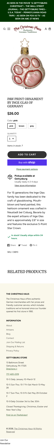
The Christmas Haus (23, 428)
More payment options (27, 169)
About (9, 325)
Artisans (10, 329)
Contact (10, 338)
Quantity (11, 133)
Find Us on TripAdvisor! (17, 415)
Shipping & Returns (15, 346)
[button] (23, 88)
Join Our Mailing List (15, 342)
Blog (8, 334)
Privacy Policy (12, 350)
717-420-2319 (12, 374)
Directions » (11, 369)
